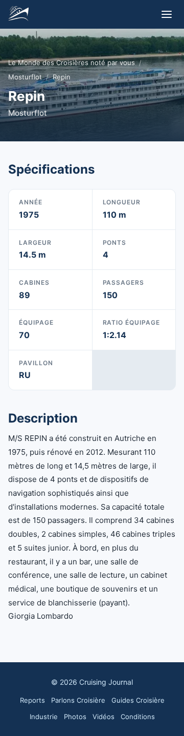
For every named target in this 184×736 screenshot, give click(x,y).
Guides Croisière (138, 700)
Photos (75, 716)
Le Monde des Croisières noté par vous (71, 62)
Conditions (138, 716)
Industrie (44, 716)
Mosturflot (25, 77)
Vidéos (103, 716)
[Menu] (166, 14)
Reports (32, 700)
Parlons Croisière (78, 700)
